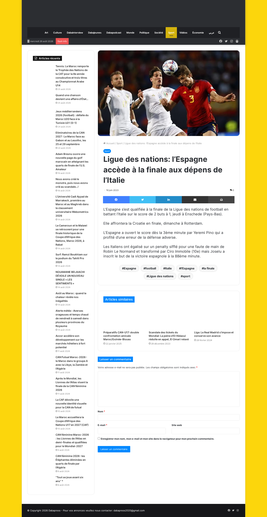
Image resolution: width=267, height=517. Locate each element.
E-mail (102, 425)
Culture (57, 32)
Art (46, 32)
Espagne (130, 268)
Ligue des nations (160, 276)
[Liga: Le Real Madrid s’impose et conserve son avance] (214, 317)
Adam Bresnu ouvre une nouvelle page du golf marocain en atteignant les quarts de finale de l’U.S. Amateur (72, 161)
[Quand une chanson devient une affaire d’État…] (43, 100)
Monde (130, 32)
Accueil (110, 143)
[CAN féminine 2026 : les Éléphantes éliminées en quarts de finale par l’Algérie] (43, 461)
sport (186, 276)
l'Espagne (188, 268)
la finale (209, 268)
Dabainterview (75, 32)
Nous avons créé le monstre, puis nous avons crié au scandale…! (72, 182)
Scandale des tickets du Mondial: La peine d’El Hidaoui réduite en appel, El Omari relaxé (169, 336)
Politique (144, 32)
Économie (198, 32)
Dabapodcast (113, 32)
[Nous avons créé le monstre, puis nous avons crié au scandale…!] (43, 184)
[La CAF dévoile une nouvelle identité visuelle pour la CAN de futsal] (43, 405)
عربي (211, 32)
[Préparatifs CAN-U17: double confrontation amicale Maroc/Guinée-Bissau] (123, 317)
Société (158, 32)
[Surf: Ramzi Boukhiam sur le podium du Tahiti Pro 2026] (43, 259)
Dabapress (54, 510)
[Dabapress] (133, 12)
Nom (101, 411)
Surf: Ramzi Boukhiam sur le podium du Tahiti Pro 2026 (72, 258)
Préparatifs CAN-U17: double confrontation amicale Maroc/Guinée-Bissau (121, 336)
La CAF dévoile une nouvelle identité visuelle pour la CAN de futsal (71, 403)
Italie (168, 268)
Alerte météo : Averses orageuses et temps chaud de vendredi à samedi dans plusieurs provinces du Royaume (72, 318)
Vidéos (183, 32)
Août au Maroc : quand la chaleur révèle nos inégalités (71, 297)
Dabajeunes (94, 32)
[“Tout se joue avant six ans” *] (43, 482)
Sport (171, 32)
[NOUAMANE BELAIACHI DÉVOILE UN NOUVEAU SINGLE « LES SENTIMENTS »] (43, 277)
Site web (177, 425)
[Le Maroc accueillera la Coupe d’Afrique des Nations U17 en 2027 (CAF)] (43, 422)
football (150, 268)
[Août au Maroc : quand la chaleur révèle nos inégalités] (43, 298)
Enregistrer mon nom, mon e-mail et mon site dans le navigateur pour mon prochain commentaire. (157, 438)
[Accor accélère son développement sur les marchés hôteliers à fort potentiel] (43, 341)
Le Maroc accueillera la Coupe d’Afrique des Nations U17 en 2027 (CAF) (72, 421)
